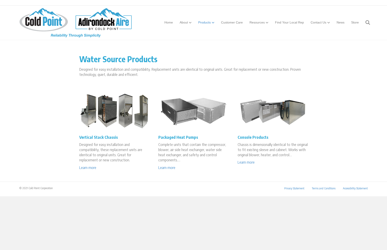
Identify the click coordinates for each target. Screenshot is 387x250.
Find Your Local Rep (289, 22)
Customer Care (232, 22)
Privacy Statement (294, 188)
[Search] (365, 22)
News (340, 22)
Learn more (87, 167)
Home (168, 22)
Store (355, 22)
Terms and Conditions (323, 188)
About (184, 22)
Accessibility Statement (355, 188)
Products (204, 22)
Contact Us (318, 22)
